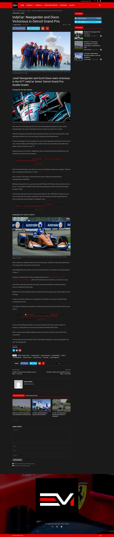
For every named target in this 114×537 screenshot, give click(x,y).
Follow (98, 18)
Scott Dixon (46, 357)
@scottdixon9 (49, 204)
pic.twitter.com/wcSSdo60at (29, 160)
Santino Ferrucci (37, 357)
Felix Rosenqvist (56, 355)
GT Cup (54, 410)
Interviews (63, 5)
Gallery (71, 5)
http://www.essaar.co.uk (29, 383)
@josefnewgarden (37, 159)
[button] (100, 5)
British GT (15, 410)
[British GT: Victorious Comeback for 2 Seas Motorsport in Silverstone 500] (21, 405)
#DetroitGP (18, 160)
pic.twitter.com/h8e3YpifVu (37, 206)
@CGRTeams (54, 314)
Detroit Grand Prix (45, 355)
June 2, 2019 (40, 319)
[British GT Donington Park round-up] (79, 35)
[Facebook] (95, 1)
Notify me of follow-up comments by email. (24, 463)
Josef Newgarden (17, 357)
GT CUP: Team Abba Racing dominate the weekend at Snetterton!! (59, 414)
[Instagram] (97, 1)
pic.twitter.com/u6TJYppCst (50, 316)
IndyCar (22, 13)
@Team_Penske (49, 159)
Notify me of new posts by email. (22, 465)
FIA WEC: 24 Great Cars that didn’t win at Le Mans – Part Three (59, 373)
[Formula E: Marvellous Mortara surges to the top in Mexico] (41, 405)
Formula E (38, 5)
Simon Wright (87, 59)
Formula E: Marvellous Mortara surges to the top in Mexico (92, 55)
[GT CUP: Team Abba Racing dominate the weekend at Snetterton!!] (61, 405)
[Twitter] (100, 1)
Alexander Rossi (35, 355)
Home (22, 5)
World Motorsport (51, 5)
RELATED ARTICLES (18, 395)
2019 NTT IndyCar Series (23, 355)
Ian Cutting (87, 35)
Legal (100, 535)
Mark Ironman (87, 49)
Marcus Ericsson (27, 357)
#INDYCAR (58, 159)
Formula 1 (29, 5)
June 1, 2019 (38, 164)
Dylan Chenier (17, 24)
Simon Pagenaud (54, 357)
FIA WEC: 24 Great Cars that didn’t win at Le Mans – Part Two (24, 373)
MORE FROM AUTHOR (31, 395)
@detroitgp (26, 316)
